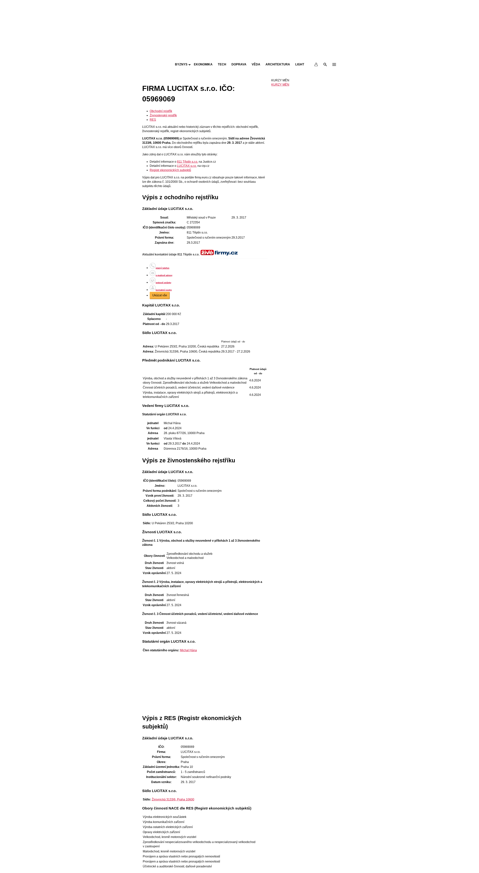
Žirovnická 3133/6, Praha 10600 (173, 799)
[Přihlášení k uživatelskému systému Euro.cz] (316, 64)
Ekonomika (203, 64)
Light (299, 64)
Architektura (278, 64)
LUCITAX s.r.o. (187, 165)
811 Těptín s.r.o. (187, 161)
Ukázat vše (159, 295)
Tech (222, 64)
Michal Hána (188, 650)
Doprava (238, 64)
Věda (256, 64)
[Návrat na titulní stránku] (239, 56)
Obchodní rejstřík (161, 111)
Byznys (181, 64)
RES (153, 119)
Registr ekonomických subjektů (170, 170)
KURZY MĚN (280, 84)
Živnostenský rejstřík (163, 115)
